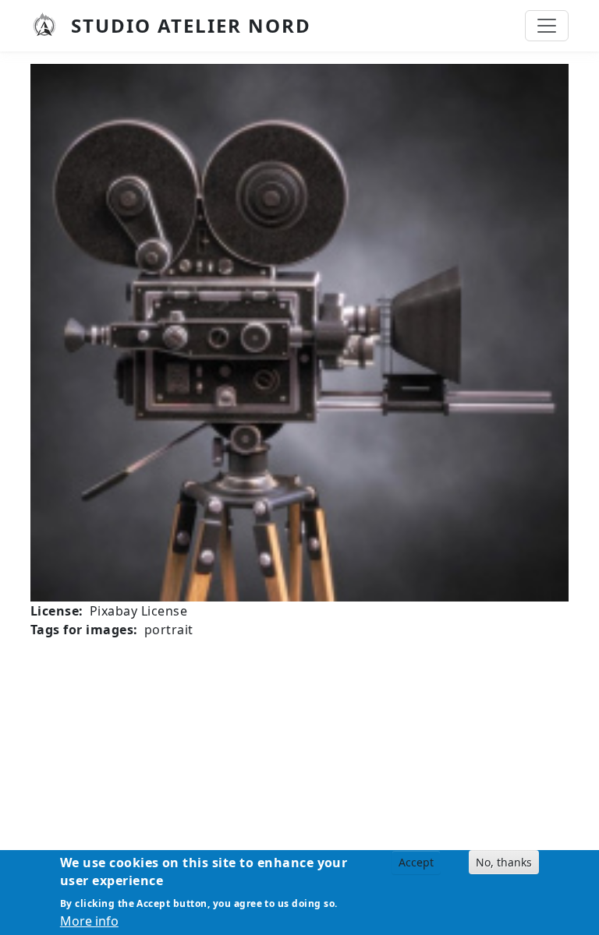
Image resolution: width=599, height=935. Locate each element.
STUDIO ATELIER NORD (191, 25)
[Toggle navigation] (547, 25)
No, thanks (504, 862)
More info (89, 921)
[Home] (50, 26)
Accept (416, 862)
